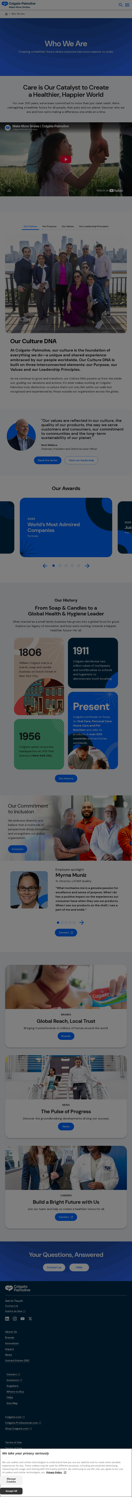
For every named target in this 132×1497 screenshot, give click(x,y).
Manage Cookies (11, 1480)
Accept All (11, 1491)
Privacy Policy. (54, 1472)
